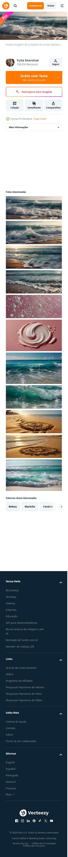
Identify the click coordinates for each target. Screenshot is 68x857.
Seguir (55, 64)
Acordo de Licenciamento (21, 666)
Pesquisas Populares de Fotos (24, 697)
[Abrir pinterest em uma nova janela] (32, 824)
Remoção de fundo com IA (22, 639)
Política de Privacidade (42, 846)
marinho (30, 505)
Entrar (51, 5)
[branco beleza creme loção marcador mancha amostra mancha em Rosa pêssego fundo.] (33, 334)
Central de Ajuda (16, 725)
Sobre (9, 738)
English (10, 765)
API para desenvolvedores (21, 621)
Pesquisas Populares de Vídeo (24, 703)
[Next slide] (53, 505)
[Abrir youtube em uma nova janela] (50, 824)
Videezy (10, 602)
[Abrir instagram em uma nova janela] (21, 824)
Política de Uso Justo (33, 849)
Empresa (11, 608)
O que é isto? (39, 118)
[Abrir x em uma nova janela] (44, 824)
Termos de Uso (19, 846)
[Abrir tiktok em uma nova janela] (38, 824)
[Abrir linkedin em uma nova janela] (26, 824)
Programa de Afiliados (19, 679)
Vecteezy (11, 595)
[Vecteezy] (5, 5)
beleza (13, 505)
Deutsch (11, 785)
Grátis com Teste (34, 77)
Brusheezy (12, 589)
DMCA (9, 673)
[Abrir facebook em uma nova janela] (15, 824)
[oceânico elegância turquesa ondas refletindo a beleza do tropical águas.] (33, 367)
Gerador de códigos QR (20, 645)
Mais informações (18, 126)
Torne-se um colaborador (21, 744)
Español (10, 772)
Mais (9, 797)
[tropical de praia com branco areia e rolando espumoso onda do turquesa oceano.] (33, 474)
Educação (11, 615)
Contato (10, 731)
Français (11, 791)
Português (12, 778)
